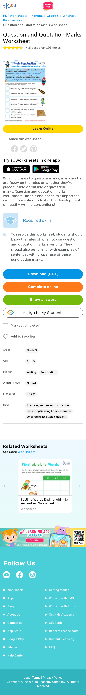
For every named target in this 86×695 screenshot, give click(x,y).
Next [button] (79, 486)
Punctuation (12, 20)
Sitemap (13, 647)
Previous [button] (5, 486)
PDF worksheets (15, 16)
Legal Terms (32, 677)
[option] (43, 486)
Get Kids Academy (61, 614)
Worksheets (26, 452)
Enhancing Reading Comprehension (49, 411)
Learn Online (43, 128)
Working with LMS (61, 598)
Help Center (15, 655)
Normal (37, 16)
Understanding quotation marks (47, 416)
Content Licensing (61, 639)
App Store (14, 631)
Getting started (59, 590)
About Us (13, 614)
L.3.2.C (31, 394)
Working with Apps (62, 606)
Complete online (43, 287)
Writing (68, 16)
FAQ (52, 647)
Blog (10, 606)
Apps (11, 598)
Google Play (15, 639)
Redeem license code (63, 631)
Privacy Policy (52, 677)
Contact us (14, 623)
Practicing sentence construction (48, 405)
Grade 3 (53, 16)
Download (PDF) (43, 274)
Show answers (43, 300)
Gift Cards (56, 623)
